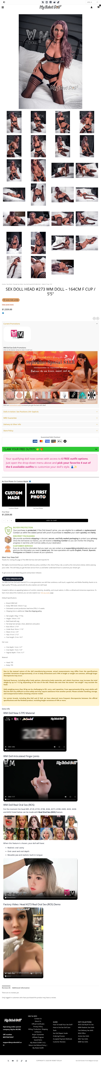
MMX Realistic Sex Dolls (86, 1027)
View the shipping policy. (33, 611)
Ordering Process (59, 1036)
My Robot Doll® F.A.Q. (38, 1043)
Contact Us (38, 1019)
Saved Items (38, 1040)
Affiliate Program (38, 1037)
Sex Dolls (9, 284)
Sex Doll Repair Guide (60, 1033)
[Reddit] (54, 2)
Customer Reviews (59, 1042)
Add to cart (51, 520)
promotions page (15, 405)
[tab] (50, 364)
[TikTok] (58, 2)
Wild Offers (82, 1033)
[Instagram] (17, 1061)
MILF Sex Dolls (83, 1039)
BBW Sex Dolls (83, 1042)
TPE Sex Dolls (45, 593)
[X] (8, 1061)
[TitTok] (21, 1061)
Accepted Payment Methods (62, 1039)
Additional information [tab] (21, 988)
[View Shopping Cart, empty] (98, 7)
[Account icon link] (91, 7)
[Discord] (50, 2)
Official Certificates (38, 1024)
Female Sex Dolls (18, 284)
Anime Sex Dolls (83, 1036)
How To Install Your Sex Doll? (62, 1025)
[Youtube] (46, 2)
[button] (50, 449)
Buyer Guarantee (38, 1034)
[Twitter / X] (42, 2)
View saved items (8, 305)
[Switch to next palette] (4, 2)
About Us (38, 1021)
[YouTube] (13, 1061)
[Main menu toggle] (2, 7)
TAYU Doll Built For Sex (86, 1025)
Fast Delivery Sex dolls (85, 1030)
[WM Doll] (17, 334)
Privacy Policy (38, 1026)
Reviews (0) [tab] (6, 988)
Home (4, 284)
